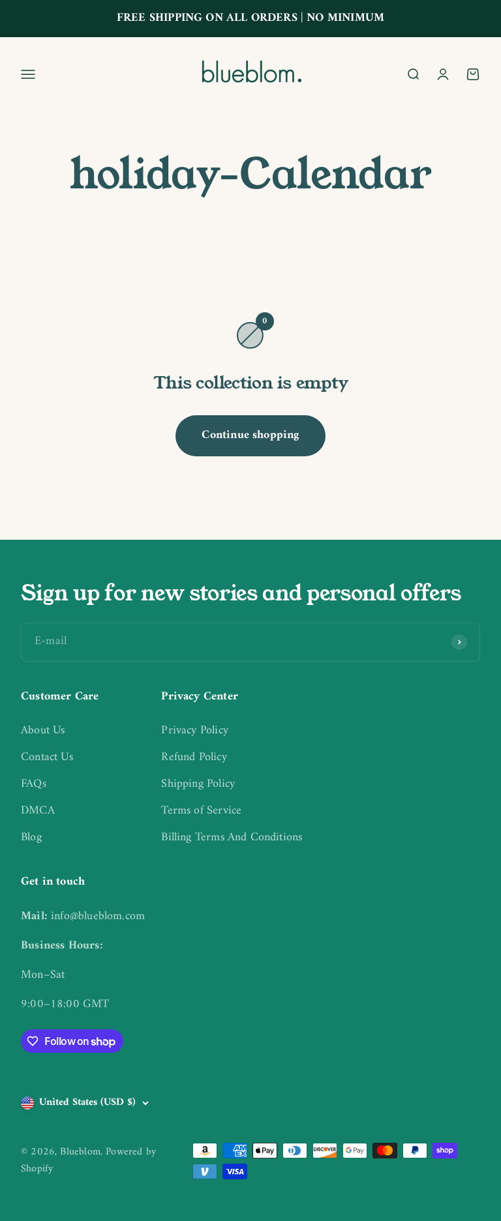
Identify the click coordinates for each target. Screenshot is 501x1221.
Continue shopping (250, 435)
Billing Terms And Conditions (231, 838)
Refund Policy (193, 757)
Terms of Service (201, 811)
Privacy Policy (194, 731)
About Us (43, 731)
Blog (31, 838)
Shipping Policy (198, 784)
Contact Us (47, 757)
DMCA (38, 811)
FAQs (33, 784)
